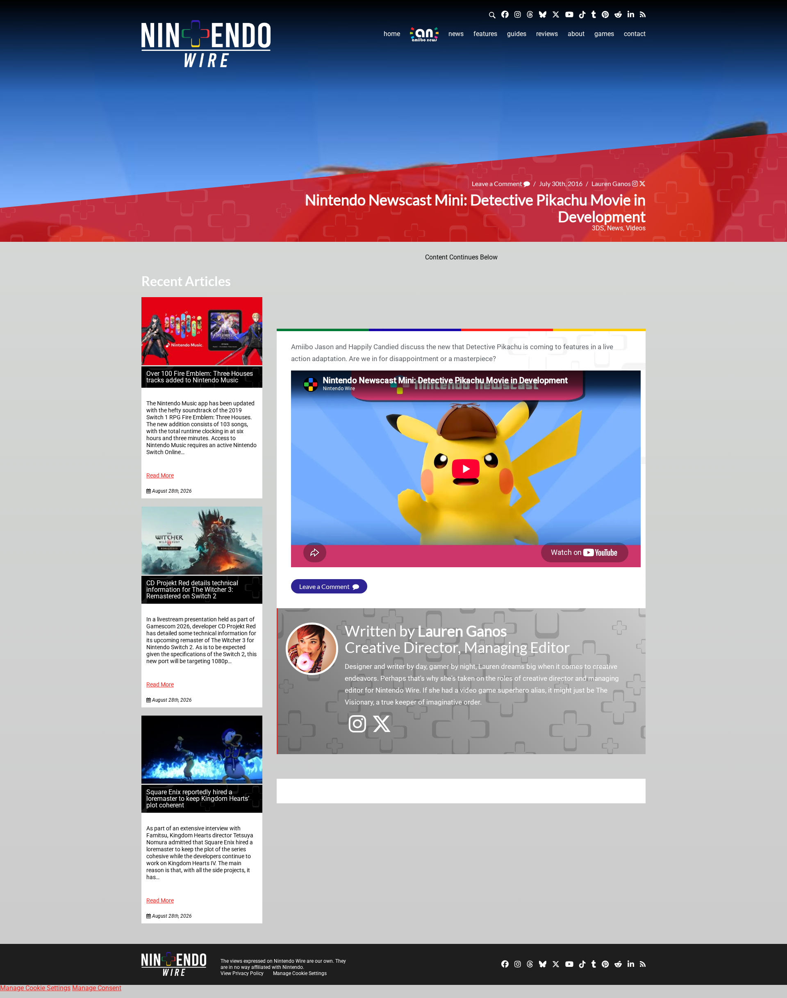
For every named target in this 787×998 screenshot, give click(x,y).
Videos (636, 228)
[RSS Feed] (643, 14)
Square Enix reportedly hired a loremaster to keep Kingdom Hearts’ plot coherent (197, 798)
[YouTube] (569, 14)
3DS (598, 228)
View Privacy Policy (242, 973)
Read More (160, 475)
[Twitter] (556, 14)
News (456, 34)
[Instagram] (517, 14)
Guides (516, 34)
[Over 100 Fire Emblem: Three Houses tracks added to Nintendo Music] (201, 363)
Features (485, 34)
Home (392, 34)
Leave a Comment (497, 183)
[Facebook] (505, 14)
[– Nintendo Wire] (206, 46)
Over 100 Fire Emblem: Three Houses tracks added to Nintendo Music (199, 377)
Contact (635, 34)
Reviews (547, 34)
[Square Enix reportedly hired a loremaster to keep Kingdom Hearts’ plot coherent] (201, 781)
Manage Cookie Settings (300, 973)
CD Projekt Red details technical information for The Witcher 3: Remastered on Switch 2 (192, 589)
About (576, 34)
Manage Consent (96, 988)
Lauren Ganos (611, 183)
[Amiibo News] (424, 34)
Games (604, 34)
